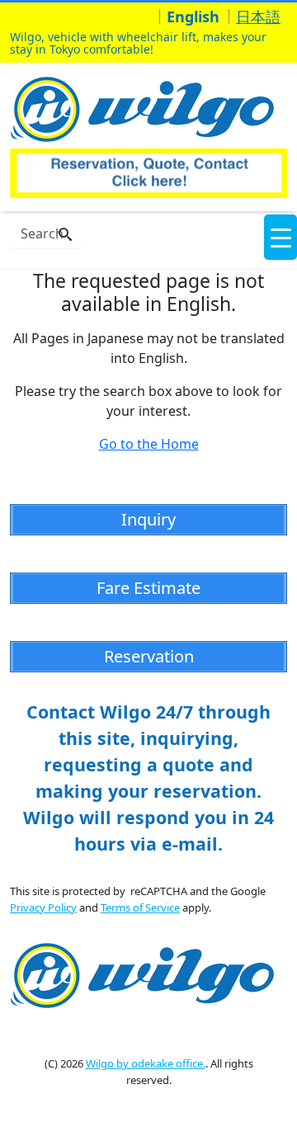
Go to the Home (149, 444)
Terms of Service (140, 907)
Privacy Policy (43, 907)
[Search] (65, 235)
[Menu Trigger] (280, 237)
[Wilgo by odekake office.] (146, 107)
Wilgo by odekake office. (145, 1063)
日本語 (258, 16)
